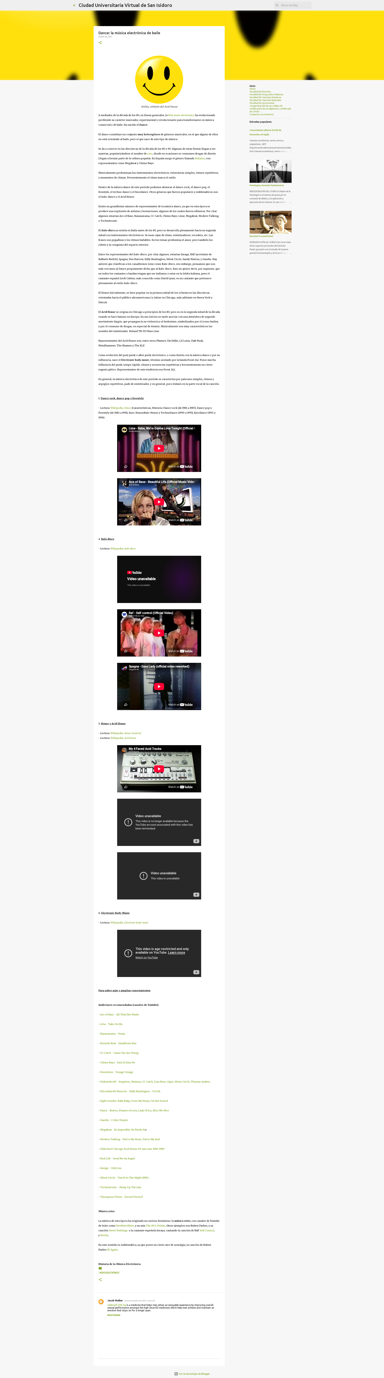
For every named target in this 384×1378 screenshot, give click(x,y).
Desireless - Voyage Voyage (116, 1072)
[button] (100, 43)
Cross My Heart (140, 1100)
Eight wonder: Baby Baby (114, 1100)
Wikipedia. (121, 407)
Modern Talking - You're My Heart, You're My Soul (130, 1139)
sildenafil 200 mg (116, 1305)
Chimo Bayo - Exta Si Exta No (117, 1062)
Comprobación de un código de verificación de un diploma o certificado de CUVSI (270, 109)
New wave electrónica (181, 115)
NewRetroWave (125, 1225)
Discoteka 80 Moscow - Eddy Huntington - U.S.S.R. (130, 1091)
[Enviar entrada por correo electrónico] (100, 1269)
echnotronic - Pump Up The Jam (121, 1187)
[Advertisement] (240, 130)
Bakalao (200, 158)
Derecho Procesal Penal (261, 236)
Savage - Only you (111, 1168)
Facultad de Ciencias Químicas (265, 97)
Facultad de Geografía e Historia (266, 94)
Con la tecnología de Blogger (194, 1373)
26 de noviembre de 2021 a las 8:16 (139, 1301)
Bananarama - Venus (112, 1033)
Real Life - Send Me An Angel (117, 1158)
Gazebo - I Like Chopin (114, 1120)
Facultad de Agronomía (262, 103)
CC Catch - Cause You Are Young (119, 1052)
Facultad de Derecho (260, 91)
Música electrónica (109, 1273)
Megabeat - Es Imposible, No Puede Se (123, 1129)
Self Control (207, 1230)
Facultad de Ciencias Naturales (265, 100)
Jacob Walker (115, 1300)
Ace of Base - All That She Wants (119, 1014)
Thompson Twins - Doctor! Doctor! (121, 1196)
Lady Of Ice (145, 1110)
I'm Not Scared (159, 1100)
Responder (113, 1315)
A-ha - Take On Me (111, 1024)
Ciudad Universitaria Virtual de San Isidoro (125, 5)
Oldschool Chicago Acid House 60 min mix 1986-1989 (132, 1148)
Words (104, 1235)
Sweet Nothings (118, 1230)
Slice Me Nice (161, 1110)
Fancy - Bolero (109, 1110)
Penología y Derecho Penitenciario (267, 185)
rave (150, 153)
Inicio (253, 88)
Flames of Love (128, 1110)
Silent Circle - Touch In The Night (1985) (124, 1177)
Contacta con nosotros (261, 114)
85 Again (112, 1249)
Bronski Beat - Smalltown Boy (118, 1043)
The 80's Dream (155, 1225)
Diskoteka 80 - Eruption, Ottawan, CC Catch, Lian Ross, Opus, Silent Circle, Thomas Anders (155, 1081)
